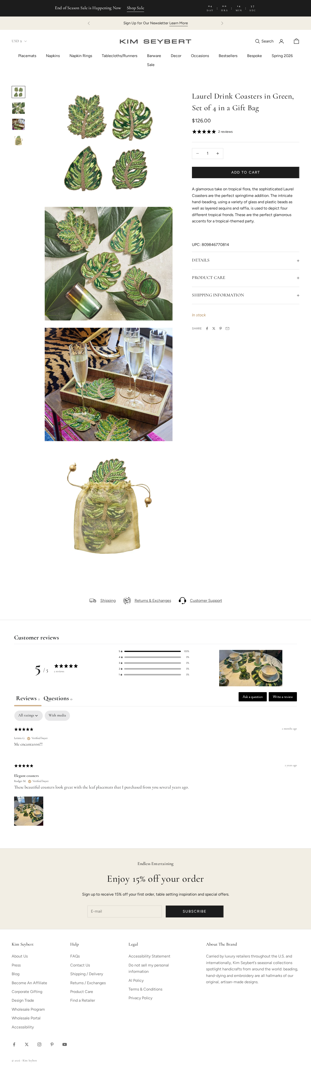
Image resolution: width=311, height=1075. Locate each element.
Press (16, 965)
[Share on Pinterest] (221, 328)
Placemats (27, 55)
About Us (20, 956)
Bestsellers (228, 55)
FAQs (75, 956)
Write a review (283, 696)
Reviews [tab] (28, 699)
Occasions (200, 55)
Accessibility (23, 1027)
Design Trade (23, 1000)
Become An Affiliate (29, 983)
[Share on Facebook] (207, 328)
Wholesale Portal (26, 1018)
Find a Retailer (82, 1000)
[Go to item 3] (18, 124)
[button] (154, 651)
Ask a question (253, 696)
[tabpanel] (155, 768)
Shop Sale (135, 8)
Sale (151, 64)
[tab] (58, 699)
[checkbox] (57, 716)
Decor (176, 55)
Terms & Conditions (145, 989)
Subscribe (195, 911)
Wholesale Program (28, 1009)
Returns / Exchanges (88, 983)
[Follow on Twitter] (26, 1044)
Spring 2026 (282, 55)
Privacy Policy (140, 998)
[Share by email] (227, 328)
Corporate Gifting (27, 991)
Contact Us (80, 965)
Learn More (178, 23)
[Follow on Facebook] (14, 1044)
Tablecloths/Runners (119, 55)
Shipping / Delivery (86, 974)
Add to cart (245, 172)
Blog (15, 974)
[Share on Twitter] (214, 328)
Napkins (53, 55)
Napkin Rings (80, 55)
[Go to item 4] (18, 140)
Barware (154, 55)
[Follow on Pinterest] (52, 1044)
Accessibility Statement (149, 956)
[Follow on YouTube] (64, 1044)
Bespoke (254, 55)
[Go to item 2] (18, 108)
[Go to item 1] (18, 92)
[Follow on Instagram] (39, 1044)
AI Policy (136, 980)
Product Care (81, 991)
